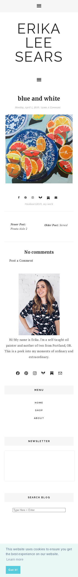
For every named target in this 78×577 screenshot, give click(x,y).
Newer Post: (19, 227)
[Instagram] (35, 373)
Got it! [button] (13, 569)
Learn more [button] (14, 559)
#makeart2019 (33, 203)
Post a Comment (21, 260)
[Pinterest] (26, 373)
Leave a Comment (51, 107)
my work (48, 203)
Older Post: (55, 225)
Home (39, 402)
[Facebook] (18, 373)
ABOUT (39, 418)
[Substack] (52, 373)
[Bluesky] (43, 373)
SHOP (39, 410)
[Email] (60, 373)
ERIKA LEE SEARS (39, 42)
